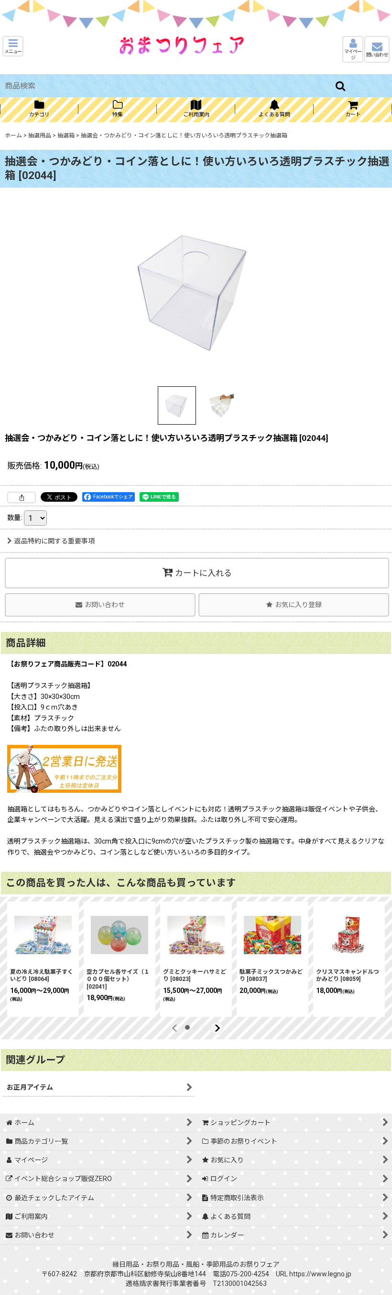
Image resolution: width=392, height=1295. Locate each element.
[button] (12, 46)
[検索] (341, 86)
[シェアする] (21, 497)
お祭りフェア (260, 1264)
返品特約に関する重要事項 (54, 541)
